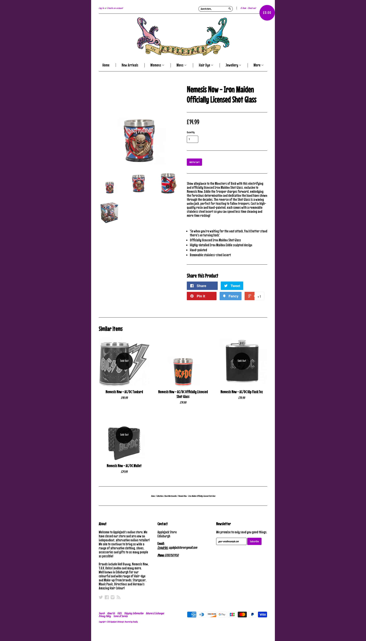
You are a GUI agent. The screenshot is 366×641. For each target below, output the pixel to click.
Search (102, 613)
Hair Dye (205, 65)
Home (105, 65)
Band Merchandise (171, 496)
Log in (101, 8)
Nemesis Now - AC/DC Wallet (124, 465)
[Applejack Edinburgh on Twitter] (101, 597)
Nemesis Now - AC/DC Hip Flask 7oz (242, 392)
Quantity (191, 132)
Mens (180, 65)
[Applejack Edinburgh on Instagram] (113, 597)
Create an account (115, 8)
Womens (156, 65)
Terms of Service (120, 616)
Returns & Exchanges (155, 613)
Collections (159, 496)
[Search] (230, 8)
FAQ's (119, 613)
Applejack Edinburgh (117, 621)
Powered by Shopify (130, 621)
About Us (111, 613)
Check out (252, 8)
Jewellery (232, 65)
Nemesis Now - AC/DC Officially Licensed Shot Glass (183, 394)
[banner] (183, 37)
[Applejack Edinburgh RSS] (118, 597)
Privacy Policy (105, 616)
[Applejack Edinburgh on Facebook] (107, 597)
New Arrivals (130, 65)
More (257, 65)
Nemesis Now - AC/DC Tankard (124, 392)
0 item (243, 8)
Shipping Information (133, 613)
